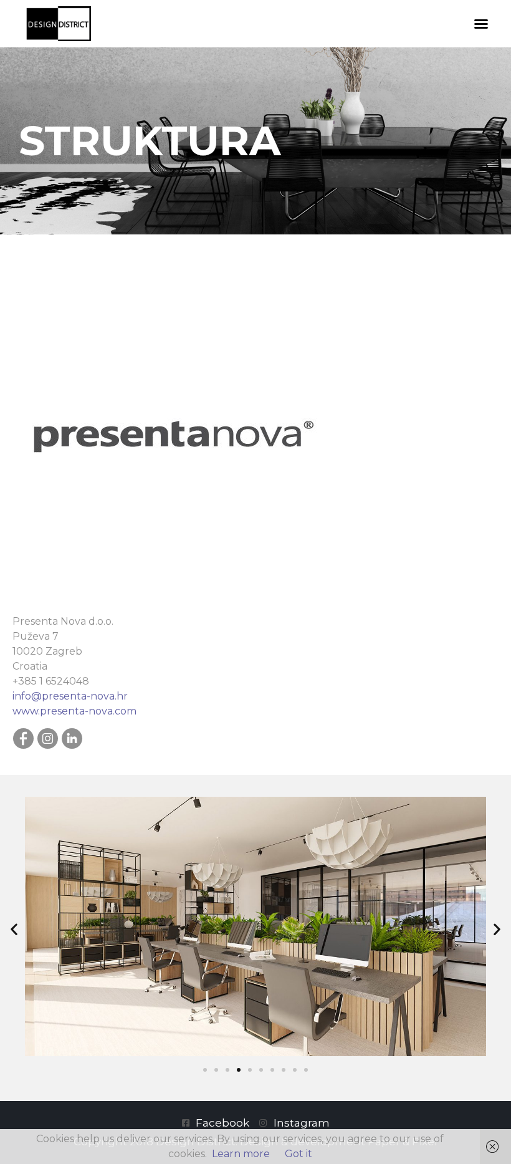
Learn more (241, 1154)
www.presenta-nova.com (74, 711)
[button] (481, 23)
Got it (298, 1154)
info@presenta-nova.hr (70, 696)
